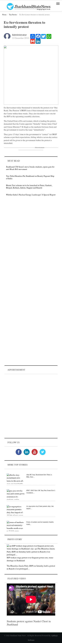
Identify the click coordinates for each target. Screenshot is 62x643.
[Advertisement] (31, 406)
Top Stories (13, 14)
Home (4, 14)
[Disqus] (31, 241)
